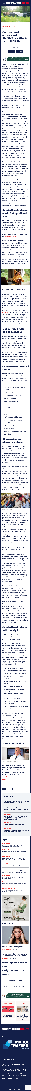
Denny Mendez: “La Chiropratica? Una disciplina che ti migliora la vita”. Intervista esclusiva (16, 818)
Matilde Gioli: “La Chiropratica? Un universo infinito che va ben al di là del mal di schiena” (16, 809)
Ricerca (4, 881)
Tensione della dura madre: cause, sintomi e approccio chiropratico (14, 955)
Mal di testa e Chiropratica (13, 947)
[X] (13, 51)
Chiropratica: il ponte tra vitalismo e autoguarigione (12, 890)
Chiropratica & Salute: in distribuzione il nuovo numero (13, 878)
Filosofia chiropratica (8, 888)
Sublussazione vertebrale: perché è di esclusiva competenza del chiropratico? (16, 831)
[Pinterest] (17, 51)
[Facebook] (10, 51)
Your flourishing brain (11, 236)
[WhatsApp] (21, 51)
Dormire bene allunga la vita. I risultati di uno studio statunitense (14, 971)
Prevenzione (5, 958)
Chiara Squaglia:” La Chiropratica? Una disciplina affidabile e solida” (17, 801)
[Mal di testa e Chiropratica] (15, 935)
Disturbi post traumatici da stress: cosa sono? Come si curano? (14, 963)
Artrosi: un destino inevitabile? (14, 825)
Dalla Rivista (8, 799)
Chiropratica (5, 312)
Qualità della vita (9, 26)
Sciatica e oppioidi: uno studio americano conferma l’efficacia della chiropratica (14, 884)
